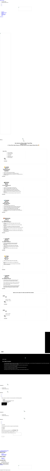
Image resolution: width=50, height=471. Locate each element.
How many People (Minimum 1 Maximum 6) (8, 431)
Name (2, 427)
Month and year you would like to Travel (7, 430)
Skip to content (2, 0)
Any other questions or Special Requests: (7, 432)
